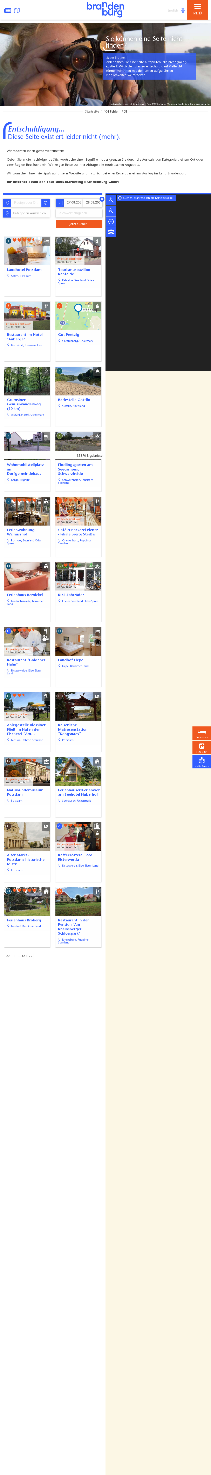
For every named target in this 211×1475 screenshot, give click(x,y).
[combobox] (26, 203)
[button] (201, 747)
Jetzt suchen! (78, 224)
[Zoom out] (111, 211)
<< (8, 956)
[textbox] (28, 213)
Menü (197, 13)
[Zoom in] (111, 200)
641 (24, 956)
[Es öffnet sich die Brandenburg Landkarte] (17, 10)
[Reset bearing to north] (111, 221)
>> (30, 956)
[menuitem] (173, 10)
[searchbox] (27, 203)
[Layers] (111, 232)
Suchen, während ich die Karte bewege (147, 198)
